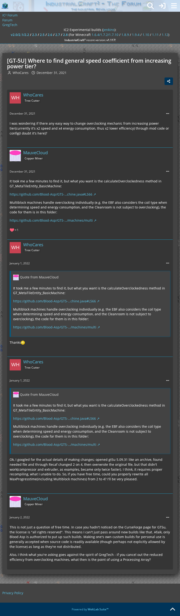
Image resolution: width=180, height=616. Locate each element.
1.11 (155, 34)
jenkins (108, 29)
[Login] (162, 6)
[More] (167, 113)
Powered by (90, 609)
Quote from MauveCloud (39, 277)
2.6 (50, 34)
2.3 (34, 34)
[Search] (150, 6)
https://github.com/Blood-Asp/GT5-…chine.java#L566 (51, 194)
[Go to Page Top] (172, 609)
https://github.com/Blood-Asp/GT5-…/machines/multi (51, 220)
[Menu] (174, 6)
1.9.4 (135, 34)
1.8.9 (125, 34)
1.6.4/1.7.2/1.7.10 (105, 34)
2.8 (65, 34)
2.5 (42, 34)
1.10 (145, 34)
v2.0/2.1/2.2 (20, 34)
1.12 (165, 34)
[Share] (169, 81)
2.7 (57, 34)
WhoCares (21, 72)
